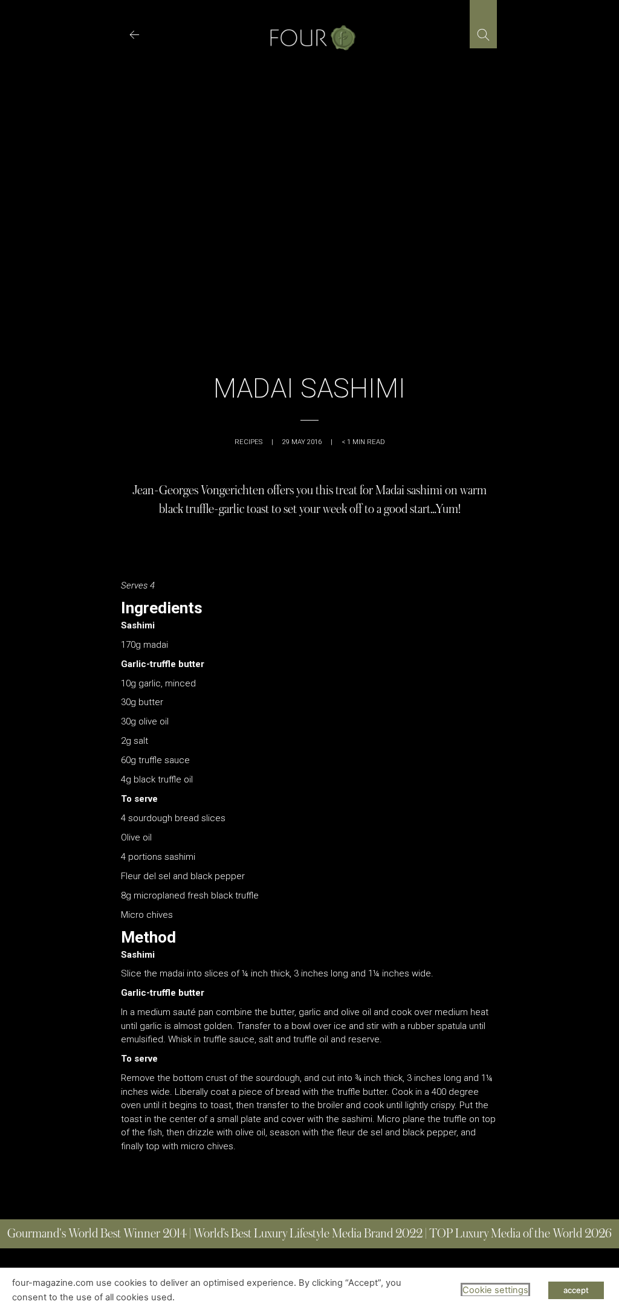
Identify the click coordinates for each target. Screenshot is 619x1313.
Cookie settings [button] (495, 1290)
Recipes (248, 442)
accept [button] (576, 1290)
